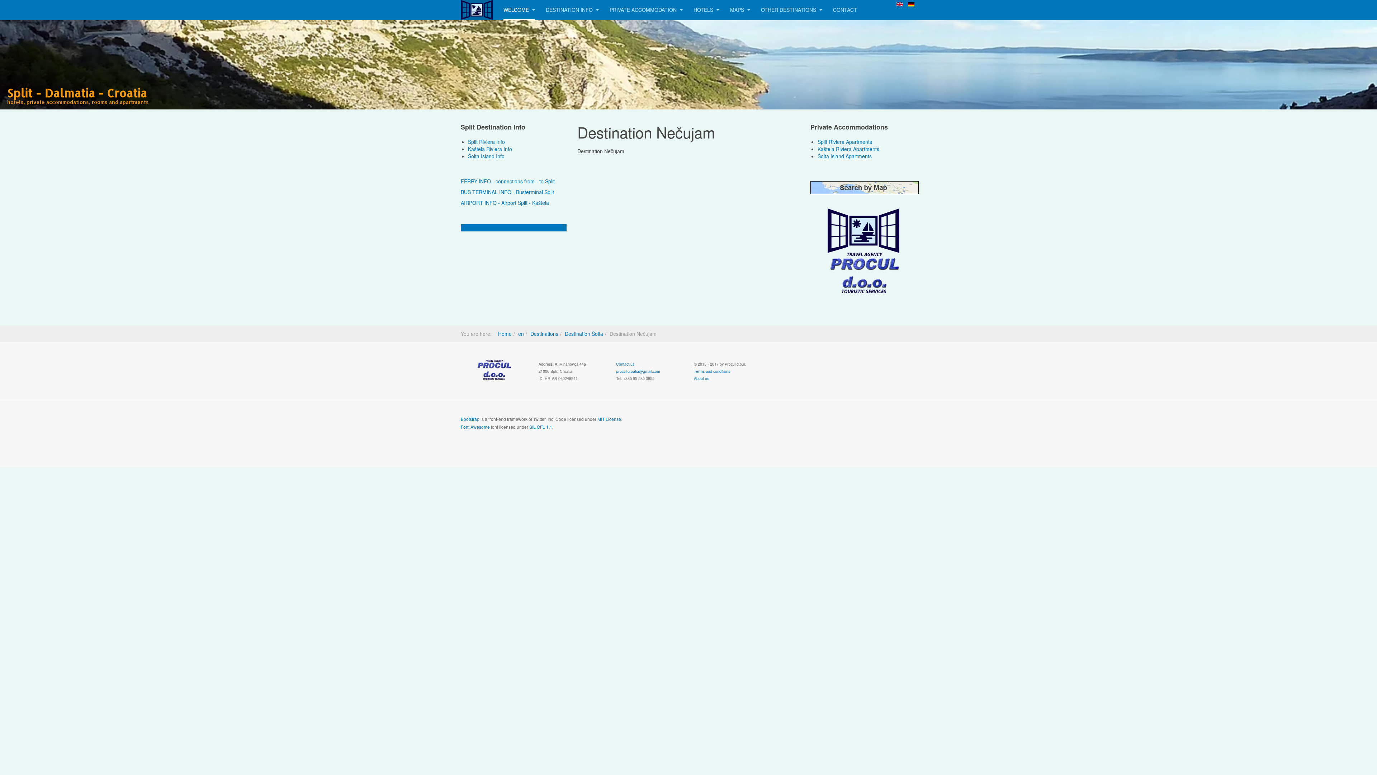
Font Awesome (475, 427)
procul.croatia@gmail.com (638, 371)
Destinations (544, 333)
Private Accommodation (644, 9)
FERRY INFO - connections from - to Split (508, 181)
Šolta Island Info (486, 156)
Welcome (516, 9)
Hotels (704, 9)
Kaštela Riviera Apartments (848, 148)
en (521, 333)
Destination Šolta (584, 333)
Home (505, 333)
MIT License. (609, 419)
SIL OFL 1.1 (540, 427)
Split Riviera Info (486, 141)
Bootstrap (470, 419)
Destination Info (570, 9)
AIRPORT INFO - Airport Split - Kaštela (505, 202)
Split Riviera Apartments (845, 141)
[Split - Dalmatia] (477, 10)
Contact (845, 9)
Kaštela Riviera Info (490, 148)
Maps (738, 9)
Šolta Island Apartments (845, 156)
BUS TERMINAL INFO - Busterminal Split (507, 192)
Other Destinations (789, 9)
